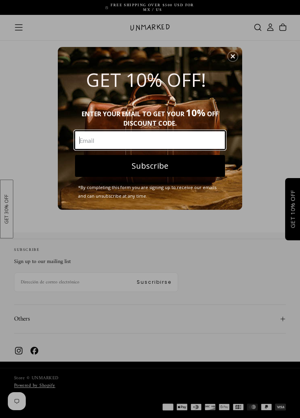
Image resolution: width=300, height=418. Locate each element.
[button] (233, 56)
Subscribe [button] (150, 165)
